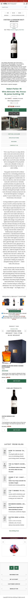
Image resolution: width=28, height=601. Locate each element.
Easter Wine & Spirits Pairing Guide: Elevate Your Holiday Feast (17, 517)
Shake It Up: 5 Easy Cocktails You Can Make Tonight (17, 477)
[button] (2, 331)
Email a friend (18, 113)
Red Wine (21, 29)
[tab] (14, 134)
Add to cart (15, 110)
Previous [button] (3, 542)
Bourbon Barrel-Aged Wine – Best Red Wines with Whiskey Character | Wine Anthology (17, 504)
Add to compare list (14, 113)
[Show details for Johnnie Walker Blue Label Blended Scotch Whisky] (14, 351)
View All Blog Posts (14, 531)
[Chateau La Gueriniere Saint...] (12, 25)
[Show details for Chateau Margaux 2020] (14, 402)
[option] (14, 361)
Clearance (12, 329)
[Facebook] (11, 568)
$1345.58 (21, 309)
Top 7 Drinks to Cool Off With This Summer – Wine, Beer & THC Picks (17, 490)
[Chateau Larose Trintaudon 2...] (16, 25)
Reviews (14, 141)
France (14, 28)
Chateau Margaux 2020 (8, 416)
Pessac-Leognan (14, 29)
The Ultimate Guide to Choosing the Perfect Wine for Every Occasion (17, 464)
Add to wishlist (10, 113)
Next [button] (25, 542)
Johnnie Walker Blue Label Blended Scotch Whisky (14, 366)
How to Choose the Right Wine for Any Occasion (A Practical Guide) (17, 450)
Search (25, 7)
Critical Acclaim (14, 134)
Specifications (14, 137)
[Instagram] (16, 568)
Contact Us (14, 145)
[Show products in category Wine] (14, 549)
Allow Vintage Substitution (13, 100)
